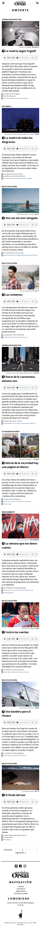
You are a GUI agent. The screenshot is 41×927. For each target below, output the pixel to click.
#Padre (10, 178)
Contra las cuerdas (17, 632)
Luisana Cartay (19, 253)
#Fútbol (13, 755)
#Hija (11, 98)
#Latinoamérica (22, 178)
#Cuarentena (26, 423)
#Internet (19, 501)
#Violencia (24, 337)
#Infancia (14, 672)
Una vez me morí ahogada (21, 218)
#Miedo (10, 423)
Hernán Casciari (17, 174)
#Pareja (18, 337)
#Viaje (15, 178)
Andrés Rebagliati (18, 753)
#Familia (5, 178)
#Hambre (20, 672)
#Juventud (6, 255)
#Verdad (25, 98)
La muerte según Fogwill (20, 51)
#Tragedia (19, 255)
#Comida (26, 672)
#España (29, 178)
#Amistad (12, 255)
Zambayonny (16, 499)
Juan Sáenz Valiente (18, 176)
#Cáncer (24, 755)
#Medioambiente (8, 592)
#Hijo (10, 337)
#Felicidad (34, 255)
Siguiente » (20, 852)
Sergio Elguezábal (20, 588)
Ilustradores (21, 891)
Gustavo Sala (8, 837)
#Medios (33, 423)
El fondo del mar (15, 795)
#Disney (8, 839)
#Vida (15, 98)
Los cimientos (13, 294)
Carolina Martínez (18, 335)
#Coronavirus (17, 423)
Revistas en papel (21, 893)
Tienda (21, 887)
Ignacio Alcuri (21, 835)
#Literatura (6, 98)
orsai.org (20, 905)
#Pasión (18, 755)
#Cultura (20, 98)
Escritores (21, 889)
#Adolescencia (26, 255)
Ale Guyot (12, 96)
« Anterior (7, 849)
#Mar (4, 839)
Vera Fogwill (15, 94)
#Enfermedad (7, 504)
